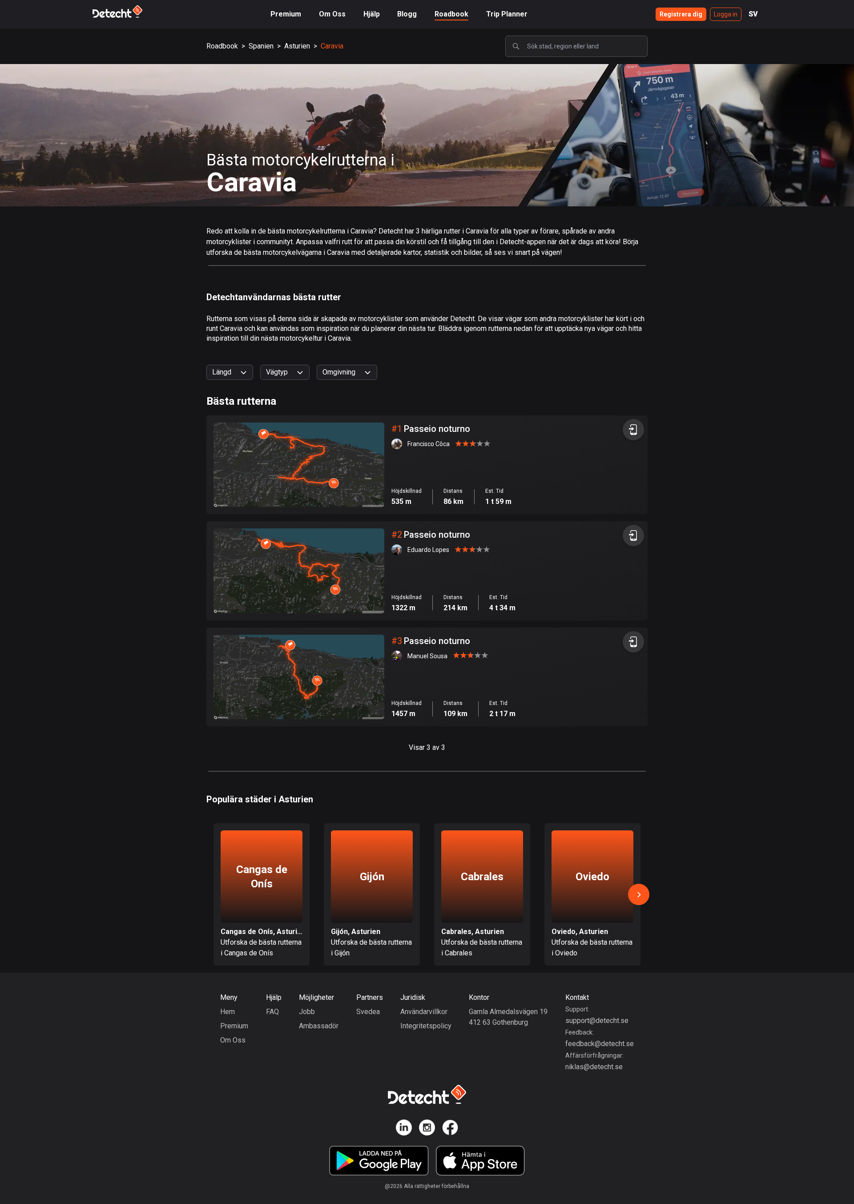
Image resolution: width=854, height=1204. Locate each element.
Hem (227, 1011)
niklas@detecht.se (594, 1067)
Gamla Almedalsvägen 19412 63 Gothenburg (508, 1017)
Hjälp (371, 14)
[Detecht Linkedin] (404, 1129)
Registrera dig (681, 14)
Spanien (261, 46)
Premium (285, 14)
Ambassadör (318, 1026)
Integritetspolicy (425, 1026)
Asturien (297, 46)
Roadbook (451, 14)
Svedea (368, 1011)
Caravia (332, 46)
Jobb (307, 1011)
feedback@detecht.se (599, 1043)
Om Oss (332, 14)
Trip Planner (507, 14)
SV (753, 14)
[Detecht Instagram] (427, 1129)
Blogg (407, 14)
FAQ (272, 1011)
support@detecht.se (596, 1020)
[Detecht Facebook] (450, 1129)
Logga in (725, 14)
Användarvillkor (423, 1011)
